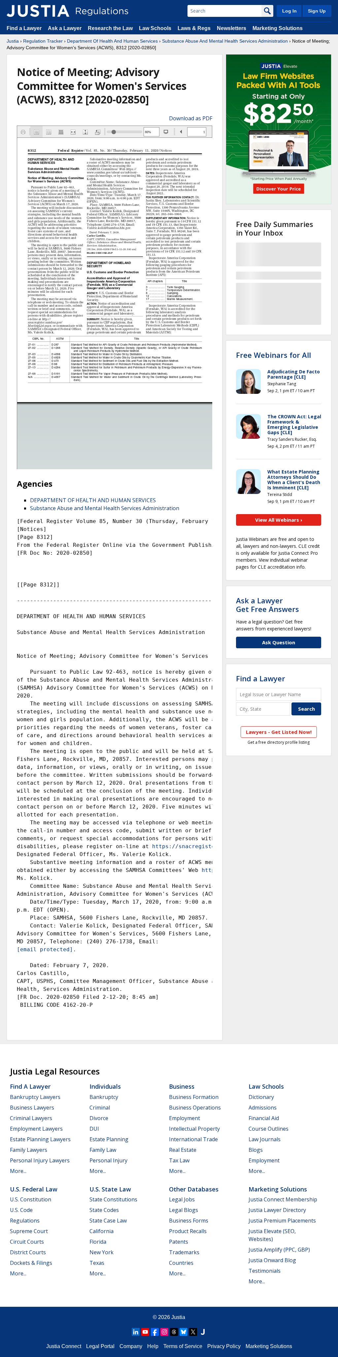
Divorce (98, 1118)
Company (130, 1346)
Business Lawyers (32, 1107)
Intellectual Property (194, 1128)
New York (101, 1252)
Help (152, 1346)
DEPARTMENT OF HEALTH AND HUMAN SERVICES (93, 500)
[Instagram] (164, 1332)
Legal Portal (100, 1346)
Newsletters (231, 28)
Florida (97, 1241)
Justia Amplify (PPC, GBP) (279, 1249)
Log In (289, 11)
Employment (184, 1118)
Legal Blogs (183, 1210)
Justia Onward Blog (272, 1260)
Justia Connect (63, 1346)
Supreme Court (29, 1231)
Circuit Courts (27, 1241)
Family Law (102, 1149)
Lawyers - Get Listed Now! (279, 732)
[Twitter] (193, 1332)
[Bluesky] (183, 1332)
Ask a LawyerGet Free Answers (267, 604)
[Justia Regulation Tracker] (38, 11)
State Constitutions (113, 1199)
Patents (178, 1241)
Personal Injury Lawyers (40, 1160)
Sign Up (317, 11)
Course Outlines (268, 1128)
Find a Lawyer (24, 28)
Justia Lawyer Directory (277, 1210)
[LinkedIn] (136, 1332)
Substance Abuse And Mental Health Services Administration (225, 41)
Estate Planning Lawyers (40, 1139)
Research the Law (110, 28)
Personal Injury (108, 1160)
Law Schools (155, 28)
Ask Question (278, 642)
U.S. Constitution (30, 1199)
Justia (13, 41)
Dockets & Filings (31, 1262)
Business (181, 1086)
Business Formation (194, 1097)
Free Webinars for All (273, 355)
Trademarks (184, 1252)
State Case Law (108, 1220)
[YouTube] (145, 1332)
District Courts (28, 1252)
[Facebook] (155, 1332)
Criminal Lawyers (31, 1118)
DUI (94, 1128)
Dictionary (261, 1097)
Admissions (263, 1107)
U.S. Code (21, 1210)
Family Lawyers (28, 1149)
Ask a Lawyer (65, 28)
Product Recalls (188, 1231)
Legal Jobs (182, 1199)
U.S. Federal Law (33, 1189)
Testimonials (265, 1270)
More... (18, 1171)
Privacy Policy (224, 1346)
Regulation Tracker (43, 41)
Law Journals (265, 1139)
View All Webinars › (278, 519)
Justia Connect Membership (283, 1199)
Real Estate (182, 1149)
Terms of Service (182, 1346)
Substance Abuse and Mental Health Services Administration (104, 508)
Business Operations (195, 1107)
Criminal (99, 1107)
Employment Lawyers (36, 1128)
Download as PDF (190, 118)
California (101, 1231)
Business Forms (188, 1220)
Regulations (25, 1220)
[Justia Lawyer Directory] (203, 1332)
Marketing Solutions (278, 28)
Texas (96, 1262)
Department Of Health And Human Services (112, 41)
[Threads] (174, 1332)
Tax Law (179, 1160)
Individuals (105, 1086)
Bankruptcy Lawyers (35, 1097)
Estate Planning (108, 1139)
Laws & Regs (194, 28)
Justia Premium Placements (282, 1220)
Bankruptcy (103, 1097)
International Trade (193, 1139)
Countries (181, 1262)
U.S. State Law (110, 1189)
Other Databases (194, 1189)
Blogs (256, 1149)
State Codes (104, 1210)
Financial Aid (264, 1118)
